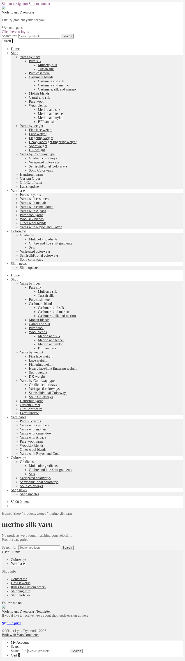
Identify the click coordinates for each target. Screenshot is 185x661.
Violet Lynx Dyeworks (18, 12)
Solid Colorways (41, 170)
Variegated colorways (44, 162)
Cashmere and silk (51, 81)
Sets (32, 247)
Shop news (19, 263)
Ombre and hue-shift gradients (50, 243)
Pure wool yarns (31, 215)
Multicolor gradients (43, 239)
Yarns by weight (31, 126)
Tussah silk (46, 69)
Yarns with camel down (36, 207)
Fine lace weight (40, 130)
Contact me (19, 579)
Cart (15, 655)
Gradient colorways (43, 158)
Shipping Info (20, 591)
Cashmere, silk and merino (57, 89)
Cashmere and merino (53, 85)
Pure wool (36, 101)
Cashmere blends (41, 77)
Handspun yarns (31, 174)
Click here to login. (15, 32)
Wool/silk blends (32, 219)
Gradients (27, 235)
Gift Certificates (31, 182)
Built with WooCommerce (20, 635)
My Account (20, 642)
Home (15, 49)
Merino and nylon (50, 118)
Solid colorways (31, 259)
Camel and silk (39, 97)
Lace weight (37, 134)
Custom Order (30, 178)
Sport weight (38, 146)
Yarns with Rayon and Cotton (41, 227)
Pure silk (35, 61)
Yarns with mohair (33, 203)
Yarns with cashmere (34, 199)
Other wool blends (33, 223)
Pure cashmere (39, 73)
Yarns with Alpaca (33, 211)
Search (67, 36)
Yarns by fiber (30, 57)
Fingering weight (41, 138)
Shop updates (29, 267)
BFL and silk (47, 122)
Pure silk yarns (30, 195)
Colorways (18, 231)
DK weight (37, 150)
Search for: (9, 36)
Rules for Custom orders (28, 587)
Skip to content (39, 4)
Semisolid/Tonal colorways (39, 255)
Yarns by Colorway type (37, 154)
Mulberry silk (47, 65)
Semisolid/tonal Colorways (48, 166)
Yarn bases (18, 190)
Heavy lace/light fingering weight (52, 142)
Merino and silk (49, 109)
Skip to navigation (15, 4)
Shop (14, 53)
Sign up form (11, 623)
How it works (20, 583)
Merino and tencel (51, 113)
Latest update (29, 186)
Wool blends (38, 105)
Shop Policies (20, 595)
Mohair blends (39, 93)
